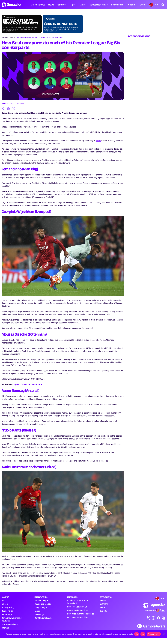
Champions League (42, 604)
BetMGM (104, 604)
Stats (82, 4)
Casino (131, 4)
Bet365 (103, 600)
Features (61, 4)
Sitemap (5, 628)
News (51, 4)
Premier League (41, 600)
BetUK (102, 607)
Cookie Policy (7, 611)
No (143, 634)
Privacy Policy (8, 607)
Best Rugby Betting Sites (77, 617)
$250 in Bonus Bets (60, 23)
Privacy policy (153, 634)
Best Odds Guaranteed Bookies (80, 614)
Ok (136, 634)
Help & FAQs (7, 614)
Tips (72, 4)
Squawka (5, 37)
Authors (5, 604)
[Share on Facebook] (8, 108)
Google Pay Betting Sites (77, 610)
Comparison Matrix (99, 4)
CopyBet (103, 611)
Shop (142, 4)
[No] (163, 634)
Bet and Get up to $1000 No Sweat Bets (20, 22)
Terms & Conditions (10, 624)
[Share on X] (13, 108)
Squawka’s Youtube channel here (27, 384)
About (4, 600)
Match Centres (38, 4)
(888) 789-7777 (28, 29)
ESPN (98, 140)
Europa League (40, 607)
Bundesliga (39, 614)
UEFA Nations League (43, 618)
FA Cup (37, 611)
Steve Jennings (7, 103)
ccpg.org (8, 31)
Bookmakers (117, 4)
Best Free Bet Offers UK (77, 607)
